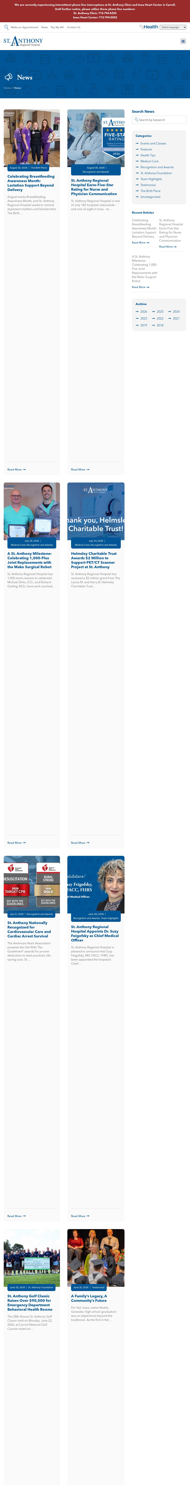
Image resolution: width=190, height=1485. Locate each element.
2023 (143, 318)
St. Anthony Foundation (156, 173)
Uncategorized (150, 197)
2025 (160, 311)
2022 (160, 318)
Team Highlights (151, 179)
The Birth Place (150, 191)
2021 (176, 318)
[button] (183, 41)
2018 (160, 325)
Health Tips (147, 155)
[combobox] (159, 120)
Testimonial (148, 185)
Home (7, 88)
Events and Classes (153, 143)
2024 (176, 311)
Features (146, 149)
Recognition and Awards (157, 167)
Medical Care (149, 161)
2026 (143, 311)
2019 (143, 325)
